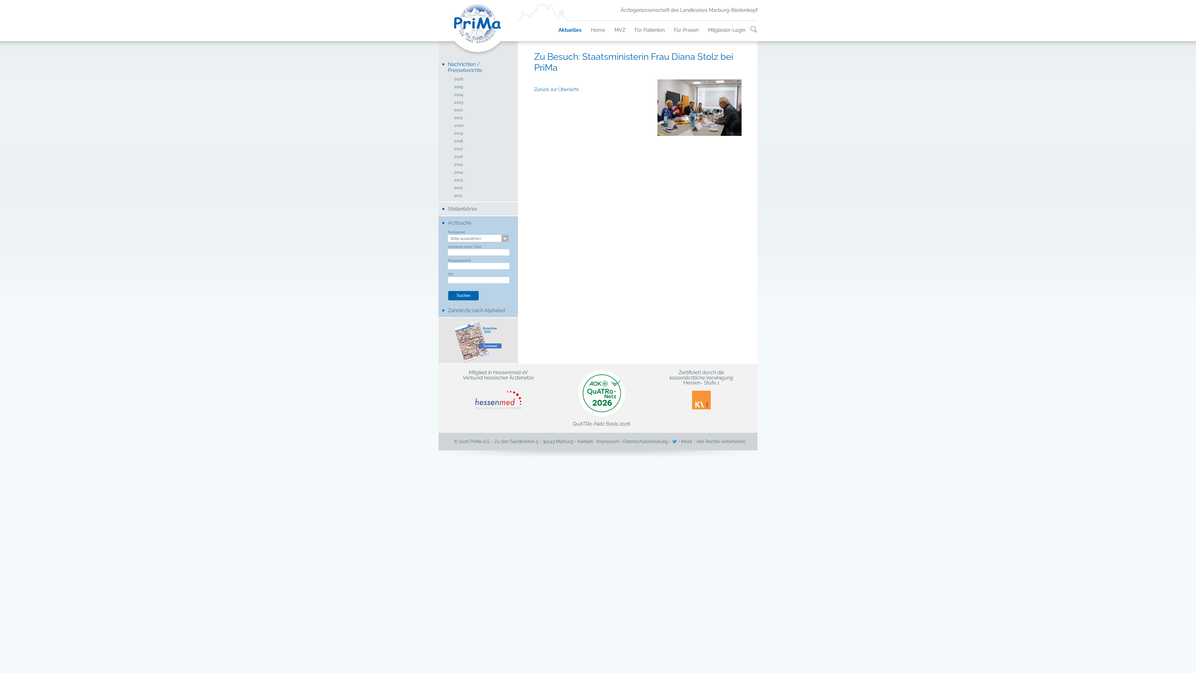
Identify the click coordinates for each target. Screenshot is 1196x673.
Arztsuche (459, 223)
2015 (458, 165)
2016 (458, 157)
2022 (458, 110)
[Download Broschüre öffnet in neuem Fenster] (478, 340)
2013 (458, 180)
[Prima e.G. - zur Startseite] (478, 30)
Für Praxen (686, 30)
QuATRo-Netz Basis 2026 (602, 424)
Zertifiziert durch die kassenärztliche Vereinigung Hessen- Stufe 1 (701, 378)
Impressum (607, 441)
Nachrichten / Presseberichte (465, 67)
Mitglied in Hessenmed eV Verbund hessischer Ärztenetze (498, 375)
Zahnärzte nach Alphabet (476, 310)
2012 (458, 188)
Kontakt (585, 441)
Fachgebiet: (457, 232)
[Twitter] (675, 441)
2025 (458, 87)
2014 (458, 172)
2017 (458, 149)
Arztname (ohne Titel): (465, 247)
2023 (458, 103)
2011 (458, 196)
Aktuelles (569, 30)
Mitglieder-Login (726, 30)
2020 (458, 126)
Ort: (450, 274)
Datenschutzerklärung (645, 441)
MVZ (620, 30)
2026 (458, 79)
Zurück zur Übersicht (556, 89)
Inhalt (686, 441)
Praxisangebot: (459, 260)
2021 (458, 118)
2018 (458, 141)
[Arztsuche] (753, 30)
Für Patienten (650, 30)
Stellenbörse (462, 209)
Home (598, 30)
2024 (458, 95)
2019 (458, 133)
